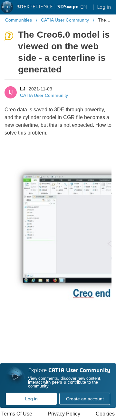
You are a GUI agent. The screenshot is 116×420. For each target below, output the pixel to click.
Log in (31, 398)
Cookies (105, 413)
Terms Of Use (16, 413)
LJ (22, 88)
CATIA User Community (44, 95)
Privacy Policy (64, 413)
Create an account (85, 398)
